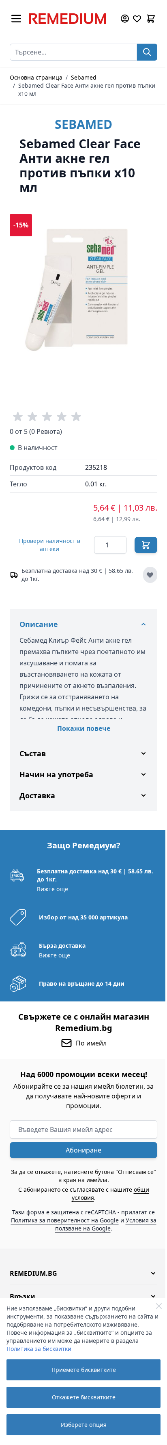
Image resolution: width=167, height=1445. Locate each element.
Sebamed (83, 77)
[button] (80, 1267)
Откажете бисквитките (84, 1397)
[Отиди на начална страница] (70, 19)
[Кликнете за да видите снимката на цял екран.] (83, 287)
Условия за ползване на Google (80, 1222)
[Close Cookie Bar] (159, 1306)
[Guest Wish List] (137, 18)
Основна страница (36, 77)
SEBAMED (83, 124)
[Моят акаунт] (125, 18)
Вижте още (51, 883)
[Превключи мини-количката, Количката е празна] (150, 18)
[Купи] (146, 545)
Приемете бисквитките (83, 1369)
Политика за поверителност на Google (82, 1214)
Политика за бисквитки (38, 1348)
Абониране (80, 1144)
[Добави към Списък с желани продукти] (150, 575)
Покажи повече (83, 728)
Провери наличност (49, 545)
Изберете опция (84, 1424)
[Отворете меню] (16, 18)
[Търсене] (147, 52)
